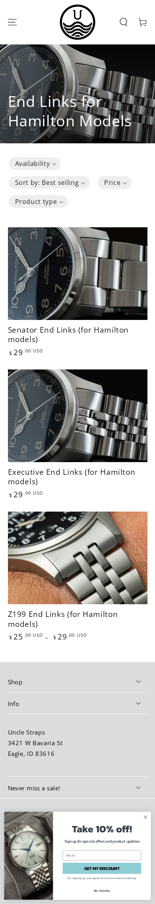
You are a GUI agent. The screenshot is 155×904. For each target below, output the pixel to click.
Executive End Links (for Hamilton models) (72, 477)
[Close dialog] (145, 816)
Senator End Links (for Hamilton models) (68, 334)
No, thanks (102, 890)
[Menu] (11, 22)
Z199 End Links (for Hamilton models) (63, 619)
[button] (123, 22)
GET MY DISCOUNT (101, 868)
